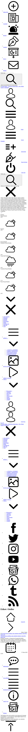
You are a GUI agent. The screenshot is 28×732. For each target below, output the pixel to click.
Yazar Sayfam (24, 162)
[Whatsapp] (13, 585)
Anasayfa (23, 621)
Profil (22, 129)
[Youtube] (13, 564)
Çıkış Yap (23, 172)
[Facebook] (13, 532)
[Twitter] (13, 543)
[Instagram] (13, 553)
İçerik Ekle (23, 151)
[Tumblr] (13, 595)
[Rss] (13, 605)
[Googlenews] (13, 574)
